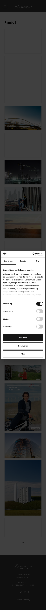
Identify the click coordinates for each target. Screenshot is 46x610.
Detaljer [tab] (23, 261)
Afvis (23, 354)
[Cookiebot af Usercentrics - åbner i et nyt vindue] (32, 254)
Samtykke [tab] (8, 261)
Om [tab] (37, 261)
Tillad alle (23, 338)
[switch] (39, 311)
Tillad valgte (23, 346)
